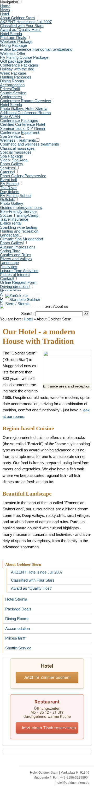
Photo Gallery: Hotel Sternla (23, 108)
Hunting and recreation (19, 231)
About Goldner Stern (17, 18)
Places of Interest (15, 274)
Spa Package (11, 156)
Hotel (4, 14)
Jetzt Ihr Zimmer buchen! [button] (47, 677)
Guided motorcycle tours (21, 207)
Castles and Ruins (15, 255)
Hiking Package (13, 45)
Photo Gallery (11, 164)
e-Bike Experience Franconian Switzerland (36, 49)
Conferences (11, 97)
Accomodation (12, 85)
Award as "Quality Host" (20, 29)
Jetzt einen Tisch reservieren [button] (48, 727)
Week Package (13, 73)
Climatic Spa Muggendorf (21, 239)
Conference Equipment (19, 132)
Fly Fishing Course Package (24, 57)
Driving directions (15, 286)
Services (7, 168)
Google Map (10, 290)
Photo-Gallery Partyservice (23, 176)
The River (8, 188)
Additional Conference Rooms (25, 112)
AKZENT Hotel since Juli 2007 (26, 21)
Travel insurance (14, 219)
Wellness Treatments (18, 140)
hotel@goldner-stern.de (72, 783)
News (5, 10)
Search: (28, 313)
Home (5, 6)
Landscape (9, 235)
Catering (7, 172)
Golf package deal (15, 61)
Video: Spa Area (13, 160)
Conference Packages (19, 65)
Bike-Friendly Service (18, 211)
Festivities (8, 267)
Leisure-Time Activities (19, 270)
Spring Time (10, 251)
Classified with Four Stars (22, 25)
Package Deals (13, 37)
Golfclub (7, 199)
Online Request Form (18, 282)
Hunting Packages (15, 77)
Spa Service (10, 136)
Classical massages (17, 148)
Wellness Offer (12, 53)
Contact (6, 278)
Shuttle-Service (13, 93)
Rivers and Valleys (16, 258)
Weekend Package (16, 41)
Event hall (8, 179)
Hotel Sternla (11, 33)
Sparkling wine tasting (18, 227)
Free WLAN (10, 116)
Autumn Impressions (18, 247)
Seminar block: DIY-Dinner (22, 128)
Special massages (16, 152)
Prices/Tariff (10, 89)
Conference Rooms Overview (25, 100)
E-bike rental (10, 223)
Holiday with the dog (17, 69)
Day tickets (9, 191)
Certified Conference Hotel (22, 124)
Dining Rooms (12, 81)
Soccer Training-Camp (19, 215)
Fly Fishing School (15, 195)
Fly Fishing (9, 183)
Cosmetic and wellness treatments (29, 144)
